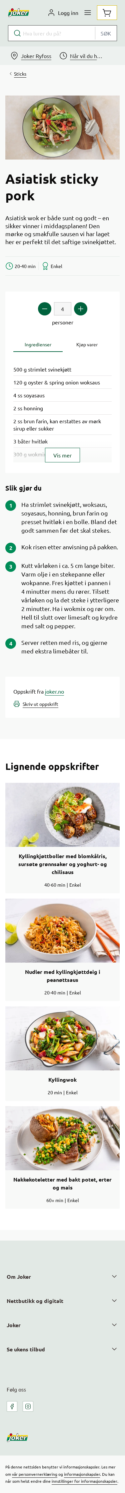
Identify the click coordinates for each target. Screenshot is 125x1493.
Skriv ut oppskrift (40, 704)
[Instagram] (28, 1406)
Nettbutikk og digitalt (35, 1300)
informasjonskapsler (82, 1474)
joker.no (54, 691)
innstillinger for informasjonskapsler (84, 1481)
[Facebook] (12, 1406)
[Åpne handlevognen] (107, 12)
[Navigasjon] (88, 13)
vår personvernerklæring (34, 1474)
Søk (106, 33)
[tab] (38, 344)
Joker (14, 1325)
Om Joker (19, 1276)
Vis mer (62, 455)
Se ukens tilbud (26, 1349)
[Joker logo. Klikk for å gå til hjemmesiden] (18, 12)
